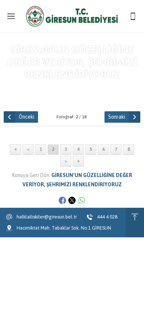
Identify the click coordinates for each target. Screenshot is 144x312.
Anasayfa (19, 88)
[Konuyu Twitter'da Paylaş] (72, 200)
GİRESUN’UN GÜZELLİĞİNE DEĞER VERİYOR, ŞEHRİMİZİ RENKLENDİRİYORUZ (85, 90)
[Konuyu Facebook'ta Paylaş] (62, 200)
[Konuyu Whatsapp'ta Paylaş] (81, 200)
